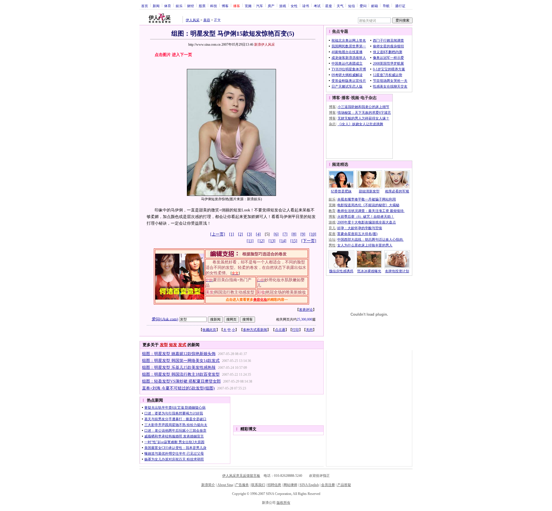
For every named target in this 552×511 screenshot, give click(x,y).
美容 (206, 20)
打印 (295, 330)
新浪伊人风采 (264, 45)
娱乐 (179, 5)
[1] (231, 234)
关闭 (309, 330)
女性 (294, 5)
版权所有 (283, 503)
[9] (302, 234)
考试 (317, 5)
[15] (293, 241)
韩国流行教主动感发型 (234, 292)
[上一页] (217, 234)
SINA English (309, 485)
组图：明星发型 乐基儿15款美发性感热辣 (179, 367)
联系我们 (258, 485)
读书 (305, 5)
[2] (240, 234)
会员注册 (328, 485)
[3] (249, 234)
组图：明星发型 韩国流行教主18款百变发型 (181, 374)
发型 (164, 345)
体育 (167, 5)
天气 (340, 5)
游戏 (282, 5)
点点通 (280, 330)
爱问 (363, 5)
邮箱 (374, 5)
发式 (182, 345)
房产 (271, 5)
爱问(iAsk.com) (165, 319)
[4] (258, 234)
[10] (312, 234)
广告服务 (242, 485)
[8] (294, 234)
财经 (190, 5)
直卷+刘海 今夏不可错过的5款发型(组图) (178, 388)
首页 (144, 5)
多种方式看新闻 (255, 330)
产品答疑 (344, 485)
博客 (225, 5)
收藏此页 (209, 330)
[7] (285, 234)
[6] (276, 234)
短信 (351, 5)
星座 (328, 5)
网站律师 (290, 485)
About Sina (225, 485)
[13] (272, 241)
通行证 (400, 5)
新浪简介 (208, 485)
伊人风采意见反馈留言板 (241, 476)
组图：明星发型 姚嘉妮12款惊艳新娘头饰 (179, 354)
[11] (250, 241)
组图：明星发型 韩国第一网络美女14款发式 (181, 360)
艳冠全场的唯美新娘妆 (286, 292)
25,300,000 (304, 319)
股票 (202, 5)
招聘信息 (274, 485)
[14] (282, 241)
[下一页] (308, 241)
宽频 (248, 5)
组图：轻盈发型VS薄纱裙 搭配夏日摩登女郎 (181, 381)
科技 (213, 5)
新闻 (156, 5)
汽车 (259, 5)
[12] (261, 241)
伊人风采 (193, 20)
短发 (173, 345)
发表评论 (306, 310)
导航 (386, 5)
